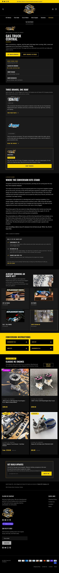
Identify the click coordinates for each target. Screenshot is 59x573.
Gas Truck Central (29, 22)
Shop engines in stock (30, 54)
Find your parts (12, 113)
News (50, 506)
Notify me (46, 473)
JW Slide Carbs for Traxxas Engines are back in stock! (29, 1)
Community (50, 17)
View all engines (48, 365)
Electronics (43, 17)
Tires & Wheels (25, 17)
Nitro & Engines (34, 17)
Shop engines (29, 166)
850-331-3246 (11, 263)
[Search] (3, 9)
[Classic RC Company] (29, 9)
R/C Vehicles (8, 17)
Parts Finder (16, 17)
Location (50, 504)
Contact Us (51, 501)
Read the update (12, 143)
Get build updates (13, 54)
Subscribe (6, 543)
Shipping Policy (52, 499)
